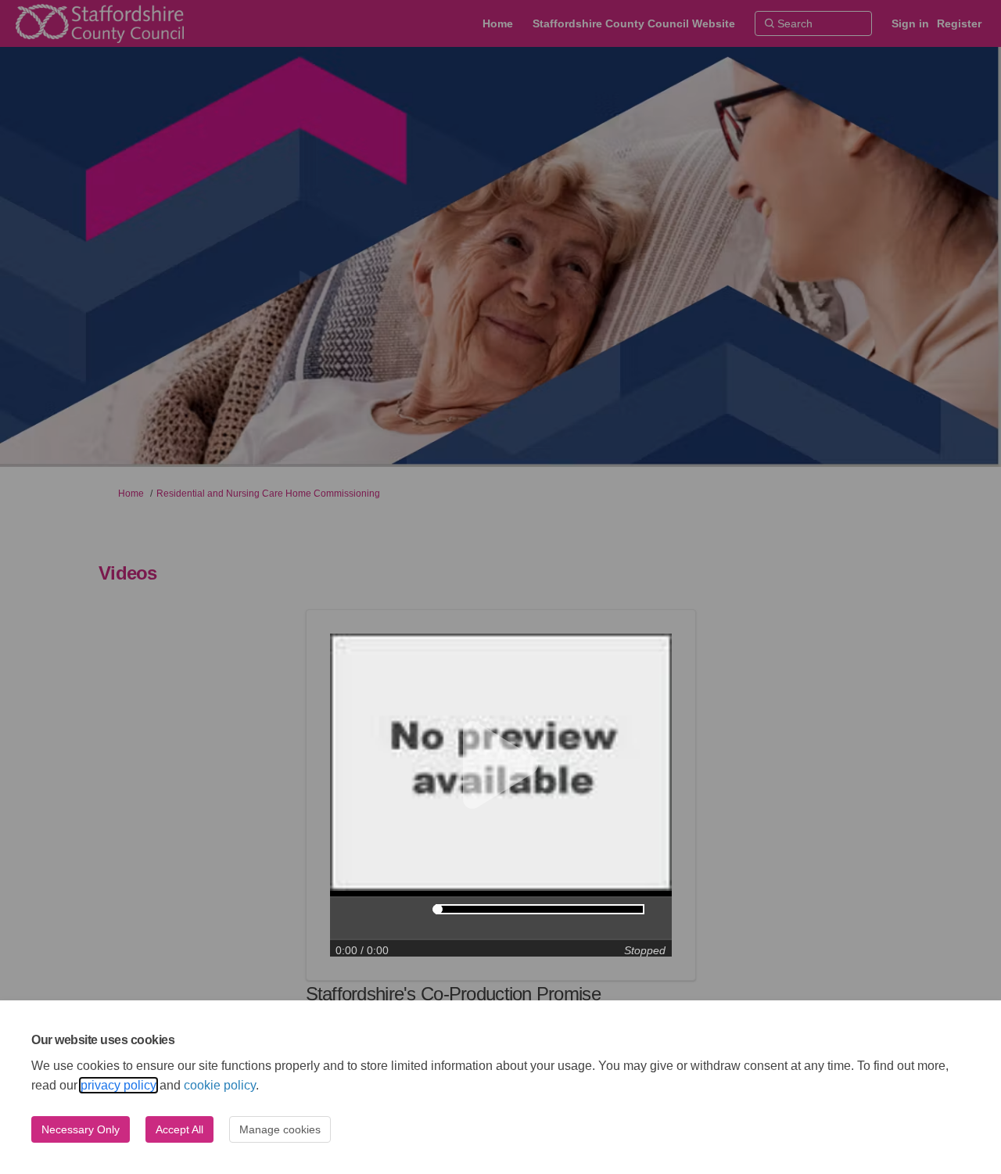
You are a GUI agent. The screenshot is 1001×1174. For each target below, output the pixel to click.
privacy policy (118, 1085)
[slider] (437, 909)
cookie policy (220, 1085)
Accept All (179, 1129)
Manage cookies (280, 1129)
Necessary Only (80, 1129)
